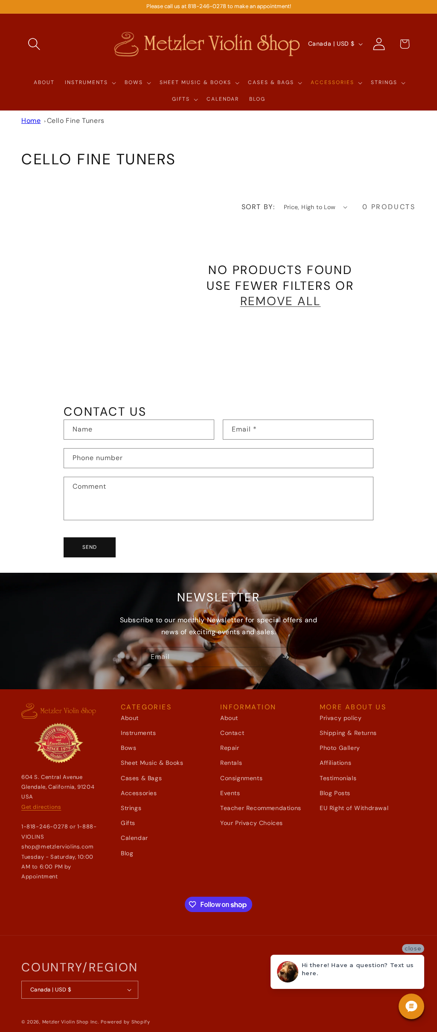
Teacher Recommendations (260, 808)
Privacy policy (340, 718)
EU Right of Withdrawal (354, 808)
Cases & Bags (141, 778)
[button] (34, 44)
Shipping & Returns (348, 733)
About (130, 718)
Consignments (241, 778)
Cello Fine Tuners (76, 120)
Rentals (231, 763)
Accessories (139, 793)
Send (89, 547)
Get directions (41, 806)
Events (230, 793)
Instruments (138, 733)
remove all (280, 301)
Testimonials (338, 778)
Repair (229, 748)
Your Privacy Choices (251, 823)
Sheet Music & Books (152, 763)
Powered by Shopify (125, 1022)
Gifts (128, 823)
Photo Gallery (340, 748)
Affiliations (335, 763)
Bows (128, 748)
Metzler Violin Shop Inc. (70, 1022)
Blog (127, 853)
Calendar (134, 838)
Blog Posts (335, 793)
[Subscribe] (285, 657)
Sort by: (258, 206)
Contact (232, 733)
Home (31, 120)
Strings (131, 808)
